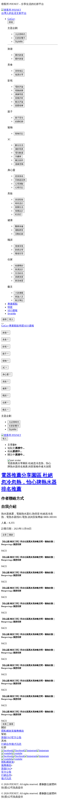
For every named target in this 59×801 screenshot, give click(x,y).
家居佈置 (19, 281)
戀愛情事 (19, 105)
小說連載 (19, 293)
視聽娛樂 (19, 90)
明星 (10, 307)
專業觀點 (13, 303)
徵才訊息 (16, 744)
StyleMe (19, 41)
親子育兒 (19, 117)
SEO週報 (12, 310)
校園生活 (19, 207)
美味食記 (19, 71)
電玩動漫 (19, 153)
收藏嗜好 (19, 265)
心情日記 (19, 187)
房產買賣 (19, 277)
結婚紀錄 (19, 121)
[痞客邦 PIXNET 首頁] (11, 435)
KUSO (18, 214)
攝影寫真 (19, 149)
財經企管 (19, 250)
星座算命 (19, 176)
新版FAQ (6, 737)
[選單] (2, 323)
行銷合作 (6, 744)
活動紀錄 (19, 234)
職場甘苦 (19, 253)
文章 (5, 535)
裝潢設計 (19, 269)
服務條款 (19, 730)
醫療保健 (19, 226)
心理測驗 (19, 184)
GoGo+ (11, 18)
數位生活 (19, 145)
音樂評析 (19, 98)
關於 (11, 535)
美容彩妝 (19, 199)
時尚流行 (19, 203)
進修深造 (19, 246)
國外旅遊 (19, 59)
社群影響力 (20, 38)
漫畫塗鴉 (19, 164)
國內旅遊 (19, 55)
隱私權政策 (7, 730)
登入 (11, 319)
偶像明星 (19, 94)
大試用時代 (20, 34)
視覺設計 (19, 211)
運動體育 (19, 230)
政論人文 (19, 296)
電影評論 (19, 87)
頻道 (11, 22)
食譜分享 (19, 74)
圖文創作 (19, 160)
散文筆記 (19, 300)
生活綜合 (19, 273)
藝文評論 (19, 102)
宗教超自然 (20, 180)
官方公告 (16, 737)
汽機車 (18, 156)
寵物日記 (19, 133)
